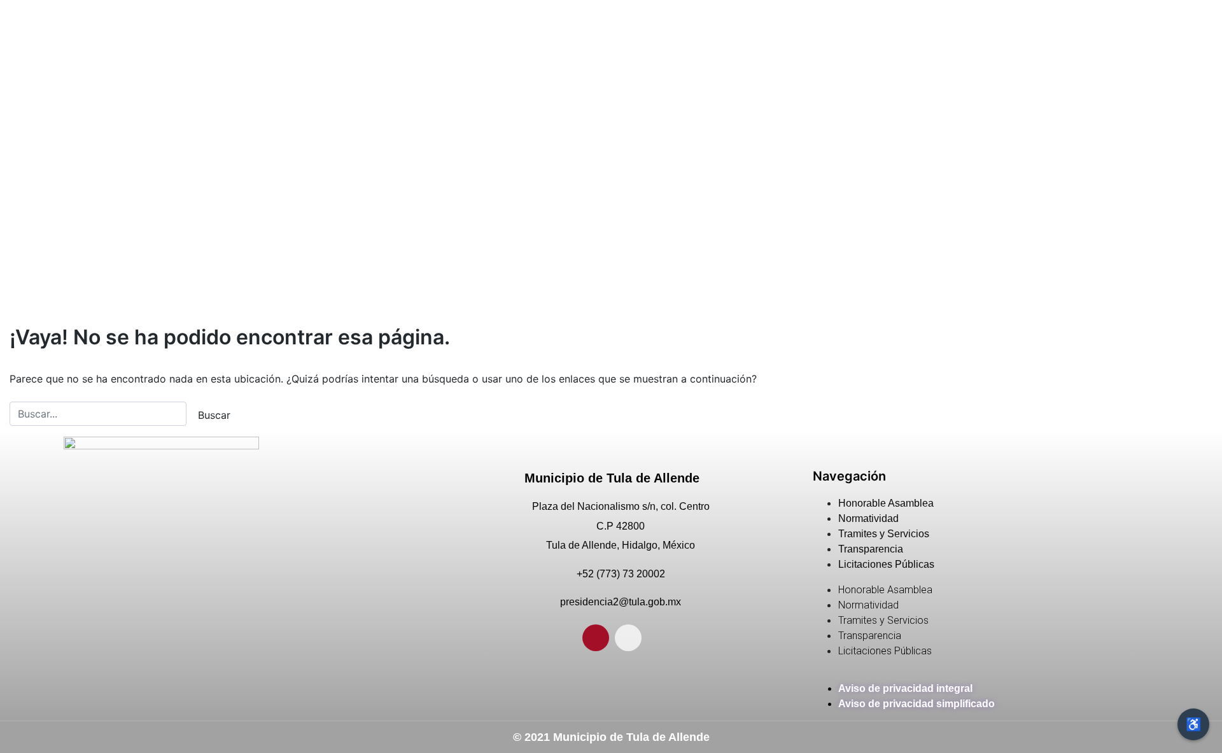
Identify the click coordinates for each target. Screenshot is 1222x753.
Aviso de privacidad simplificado (916, 703)
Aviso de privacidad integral (905, 688)
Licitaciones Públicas (886, 564)
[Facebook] (595, 637)
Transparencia (870, 549)
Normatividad (868, 518)
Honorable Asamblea (886, 503)
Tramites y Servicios (883, 533)
